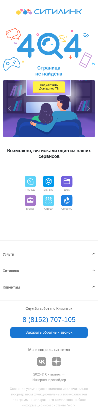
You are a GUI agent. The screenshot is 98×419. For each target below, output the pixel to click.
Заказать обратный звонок (49, 332)
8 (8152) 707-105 (49, 319)
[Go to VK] (41, 361)
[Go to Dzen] (56, 361)
